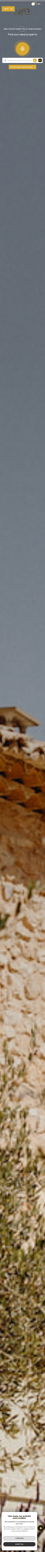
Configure (19, 1538)
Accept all (19, 1544)
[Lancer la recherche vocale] (22, 48)
